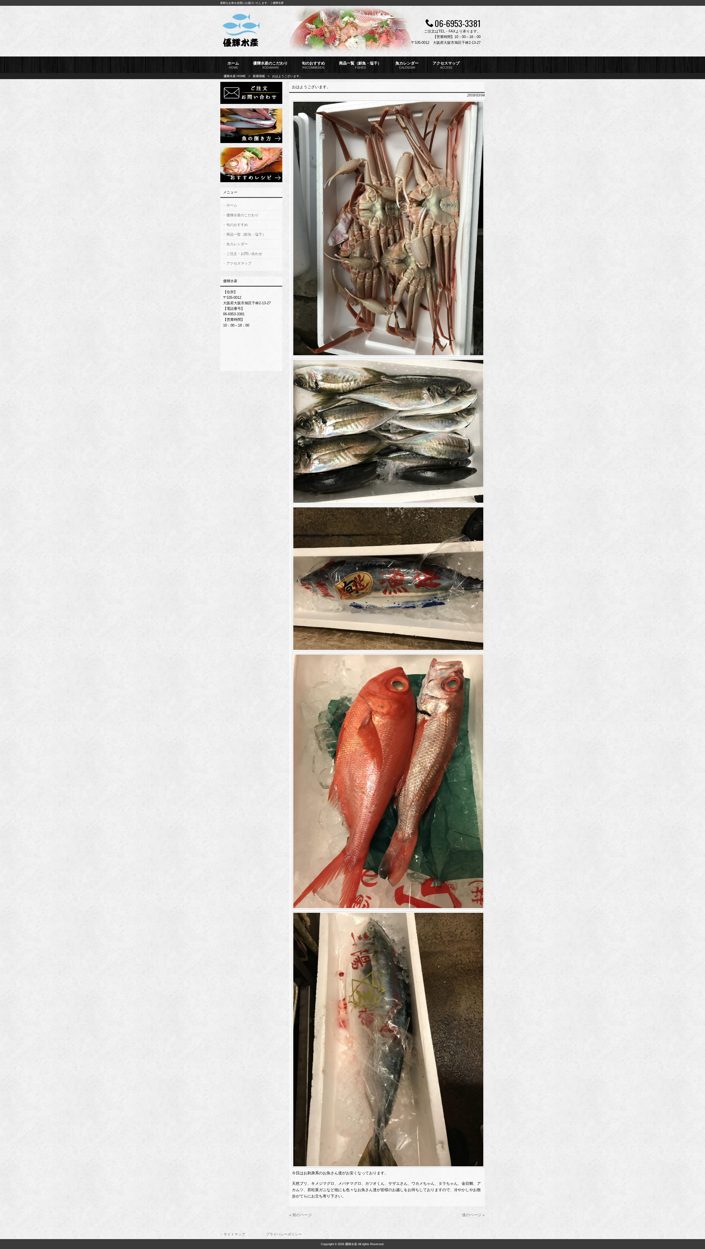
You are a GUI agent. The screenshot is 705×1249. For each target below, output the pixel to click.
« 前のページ (300, 1215)
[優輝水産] (241, 47)
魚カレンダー (237, 244)
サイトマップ (234, 1234)
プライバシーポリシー (284, 1234)
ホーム (231, 205)
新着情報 (259, 76)
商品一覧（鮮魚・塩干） (246, 234)
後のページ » (473, 1215)
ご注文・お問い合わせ (244, 254)
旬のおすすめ (237, 225)
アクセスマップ (238, 263)
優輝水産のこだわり (242, 215)
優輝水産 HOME (235, 76)
